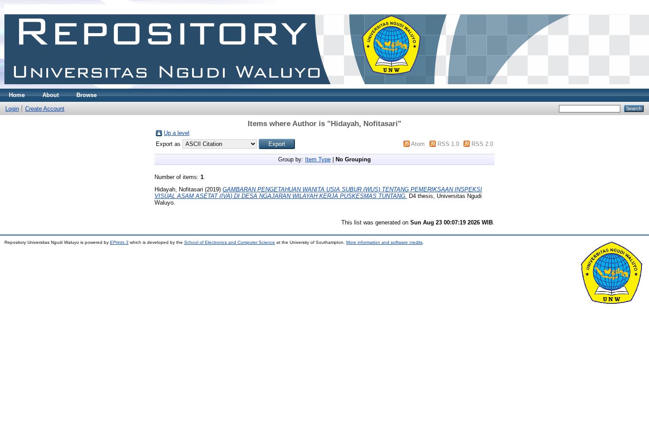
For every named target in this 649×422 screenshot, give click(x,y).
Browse (86, 95)
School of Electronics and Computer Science (229, 242)
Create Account (44, 108)
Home (17, 95)
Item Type (318, 159)
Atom (418, 144)
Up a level (176, 133)
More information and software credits (384, 242)
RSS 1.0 (448, 144)
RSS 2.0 (482, 144)
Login (12, 108)
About (50, 95)
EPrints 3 (119, 242)
